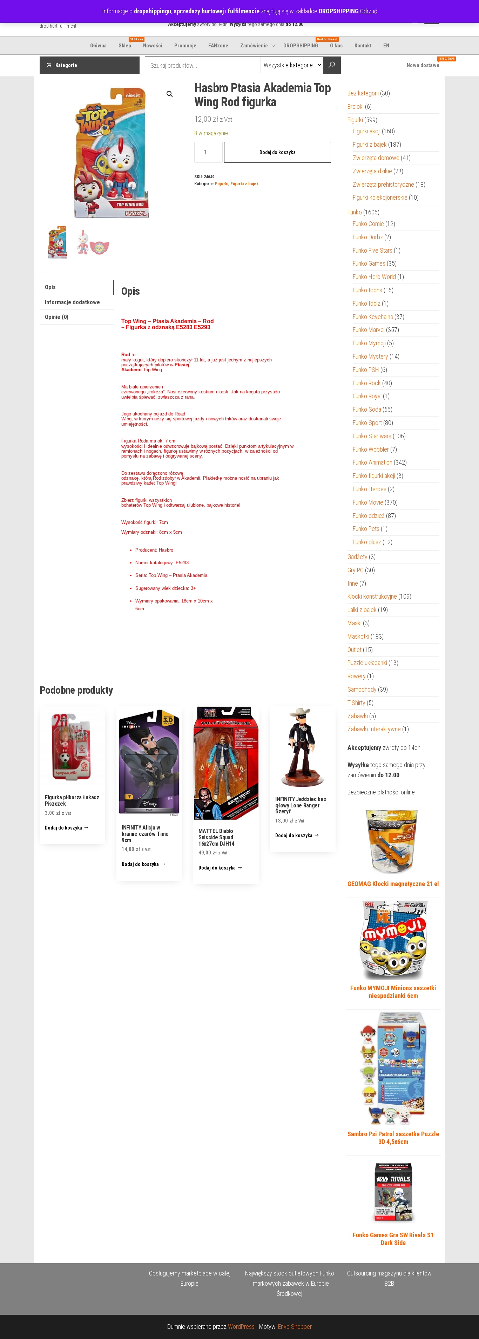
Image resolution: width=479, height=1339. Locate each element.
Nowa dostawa (426, 62)
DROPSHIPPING (303, 43)
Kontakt (363, 45)
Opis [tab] (50, 287)
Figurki (221, 183)
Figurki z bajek (244, 183)
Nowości (152, 45)
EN (386, 45)
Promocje (185, 45)
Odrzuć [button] (368, 11)
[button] (169, 94)
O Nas (336, 45)
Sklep (127, 43)
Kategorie (66, 65)
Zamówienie (254, 45)
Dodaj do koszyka (277, 152)
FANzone (218, 45)
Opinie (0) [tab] (56, 317)
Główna (98, 45)
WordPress (241, 1326)
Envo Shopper (295, 1326)
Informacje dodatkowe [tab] (72, 302)
